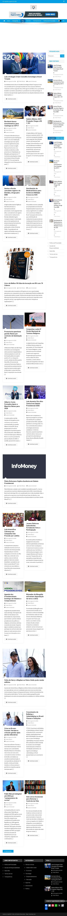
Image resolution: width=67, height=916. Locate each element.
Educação (29, 879)
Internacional (28, 885)
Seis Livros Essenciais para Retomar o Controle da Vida (34, 799)
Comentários (60, 138)
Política (27, 888)
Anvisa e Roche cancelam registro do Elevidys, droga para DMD (58, 109)
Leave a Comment (32, 81)
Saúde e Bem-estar (31, 867)
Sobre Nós (52, 251)
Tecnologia (28, 873)
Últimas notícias (29, 864)
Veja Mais (52, 138)
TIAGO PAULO (22, 81)
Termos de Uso (37, 20)
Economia (29, 870)
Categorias (15, 20)
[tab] (52, 138)
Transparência (53, 257)
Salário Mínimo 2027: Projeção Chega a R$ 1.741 (34, 121)
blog (23, 20)
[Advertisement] (33, 36)
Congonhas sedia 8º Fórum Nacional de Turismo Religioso (33, 331)
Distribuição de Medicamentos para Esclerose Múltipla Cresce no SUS (58, 124)
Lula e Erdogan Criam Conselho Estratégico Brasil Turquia (58, 68)
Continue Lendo (12, 99)
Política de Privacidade (49, 20)
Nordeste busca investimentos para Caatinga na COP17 (11, 124)
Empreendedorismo (31, 876)
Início (8, 20)
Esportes (27, 882)
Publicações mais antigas (9, 851)
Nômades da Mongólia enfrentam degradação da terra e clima (35, 596)
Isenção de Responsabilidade (54, 247)
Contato (28, 20)
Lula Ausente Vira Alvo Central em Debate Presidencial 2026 (34, 403)
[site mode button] (60, 21)
